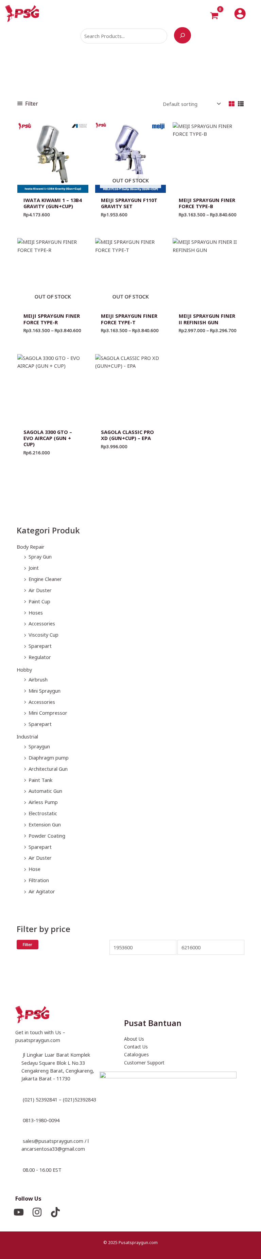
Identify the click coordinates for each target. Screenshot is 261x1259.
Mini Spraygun (44, 690)
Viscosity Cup (43, 634)
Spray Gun (40, 556)
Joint (34, 567)
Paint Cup (39, 601)
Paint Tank (40, 780)
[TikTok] (55, 1212)
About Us (134, 1039)
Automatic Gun (45, 790)
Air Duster (40, 590)
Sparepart (40, 645)
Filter (27, 944)
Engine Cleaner (45, 579)
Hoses (36, 612)
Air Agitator (42, 891)
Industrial (27, 736)
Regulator (40, 657)
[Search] (182, 35)
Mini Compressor (48, 712)
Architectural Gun (48, 768)
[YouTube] (19, 1212)
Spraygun (39, 746)
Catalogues (136, 1054)
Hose (34, 868)
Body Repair (31, 546)
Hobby (24, 669)
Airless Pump (43, 802)
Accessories (42, 623)
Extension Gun (45, 824)
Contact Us (136, 1046)
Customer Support (144, 1062)
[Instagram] (37, 1212)
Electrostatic (43, 813)
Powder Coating (47, 835)
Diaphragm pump (49, 757)
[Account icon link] (240, 13)
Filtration (39, 880)
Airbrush (38, 679)
